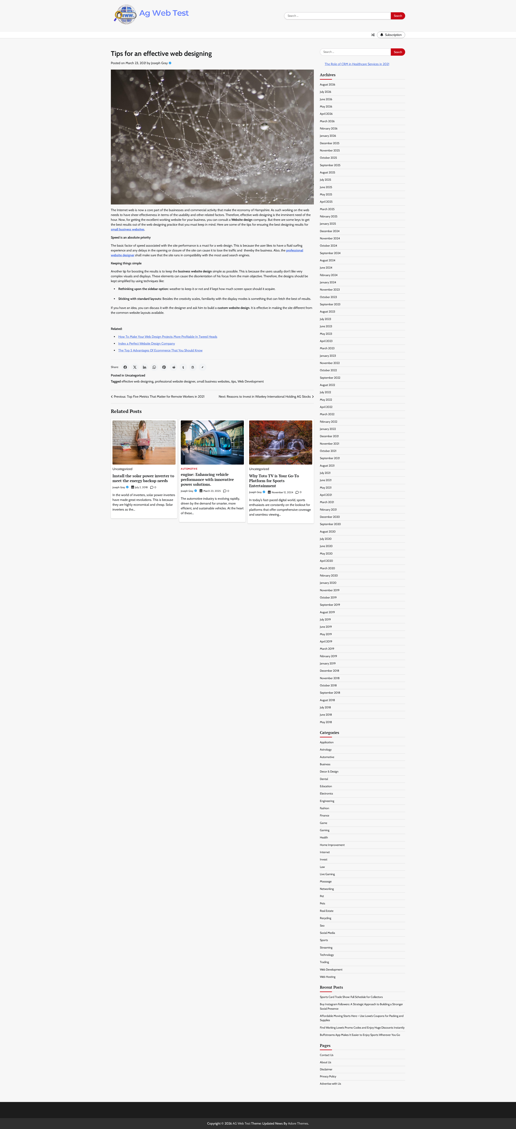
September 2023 (330, 304)
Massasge (326, 881)
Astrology (326, 749)
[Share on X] (135, 367)
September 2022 (330, 377)
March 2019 (327, 649)
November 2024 (330, 238)
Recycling (325, 918)
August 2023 (327, 311)
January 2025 (328, 223)
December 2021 (329, 436)
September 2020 (330, 524)
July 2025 (325, 179)
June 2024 (326, 267)
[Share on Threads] (193, 367)
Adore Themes (298, 1123)
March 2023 (327, 348)
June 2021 (326, 480)
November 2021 (329, 443)
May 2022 (326, 399)
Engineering (327, 801)
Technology (327, 955)
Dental (324, 779)
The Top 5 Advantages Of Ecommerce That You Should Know (160, 350)
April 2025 (326, 201)
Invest (323, 859)
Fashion (324, 808)
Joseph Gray (159, 63)
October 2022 (328, 370)
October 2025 (328, 157)
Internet (325, 852)
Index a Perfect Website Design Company (146, 343)
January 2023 (328, 356)
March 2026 (327, 121)
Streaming (326, 947)
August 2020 (328, 531)
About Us (325, 1062)
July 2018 (325, 707)
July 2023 (325, 319)
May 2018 (326, 722)
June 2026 (326, 99)
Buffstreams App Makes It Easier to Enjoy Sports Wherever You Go (360, 1035)
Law (322, 867)
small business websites (213, 381)
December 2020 (330, 517)
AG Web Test (241, 1123)
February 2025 (328, 216)
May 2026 (326, 106)
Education (326, 786)
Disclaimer (326, 1069)
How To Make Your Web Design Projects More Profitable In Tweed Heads (167, 337)
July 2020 (326, 539)
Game (323, 823)
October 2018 (328, 685)
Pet (322, 896)
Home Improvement (332, 845)
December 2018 (329, 670)
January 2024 (328, 282)
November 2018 (330, 678)
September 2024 (330, 253)
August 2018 (327, 700)
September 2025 (330, 165)
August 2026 (327, 84)
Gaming (324, 830)
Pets (322, 903)
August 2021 (327, 465)
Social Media (327, 933)
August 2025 (327, 172)
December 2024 (329, 231)
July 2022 (325, 392)
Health (324, 837)
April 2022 (326, 407)
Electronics (326, 793)
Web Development (251, 381)
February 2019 (328, 656)
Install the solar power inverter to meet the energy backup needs (143, 478)
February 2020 (329, 575)
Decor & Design (329, 771)
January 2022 (328, 429)
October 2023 (328, 297)
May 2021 (326, 487)
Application (327, 742)
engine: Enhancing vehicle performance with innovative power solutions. (207, 479)
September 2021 (330, 458)
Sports (324, 940)
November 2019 (329, 590)
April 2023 (326, 341)
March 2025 (327, 209)
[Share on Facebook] (125, 367)
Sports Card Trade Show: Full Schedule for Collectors (351, 997)
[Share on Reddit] (173, 367)
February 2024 (328, 275)
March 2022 (327, 414)
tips (233, 381)
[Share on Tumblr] (183, 367)
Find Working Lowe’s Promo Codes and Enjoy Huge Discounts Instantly (362, 1027)
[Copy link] (202, 367)
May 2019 (326, 634)
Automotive (189, 469)
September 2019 (330, 605)
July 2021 (325, 473)
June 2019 (326, 627)
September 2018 (330, 692)
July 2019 (325, 619)
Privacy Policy (328, 1076)
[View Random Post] (373, 35)
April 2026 (326, 114)
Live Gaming (327, 874)
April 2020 (326, 561)
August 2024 (327, 260)
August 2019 (327, 612)
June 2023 (326, 326)
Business (325, 764)
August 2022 (327, 385)
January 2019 (328, 663)
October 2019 (328, 597)
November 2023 (330, 289)
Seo (322, 925)
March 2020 (327, 568)
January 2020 (328, 583)
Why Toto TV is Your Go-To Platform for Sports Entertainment (274, 480)
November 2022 (330, 363)
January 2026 (328, 136)
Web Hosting (327, 977)
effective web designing (137, 381)
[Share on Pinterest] (164, 367)
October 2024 (328, 245)
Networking (327, 889)
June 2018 (326, 714)
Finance (324, 815)
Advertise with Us (330, 1083)
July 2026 (325, 92)
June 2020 (326, 546)
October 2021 (328, 451)
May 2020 (326, 553)
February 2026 (328, 128)
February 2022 (328, 421)
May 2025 (326, 194)
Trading (324, 962)
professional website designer (175, 381)
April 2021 (326, 495)
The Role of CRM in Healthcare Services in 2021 (357, 64)
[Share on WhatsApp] (154, 367)
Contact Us (326, 1055)
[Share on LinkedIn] (144, 367)
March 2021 (327, 502)
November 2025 (330, 150)
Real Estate (326, 911)
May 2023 (326, 334)
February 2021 (328, 509)
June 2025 (326, 187)
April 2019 (326, 641)
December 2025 (329, 143)
